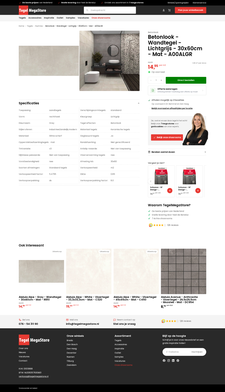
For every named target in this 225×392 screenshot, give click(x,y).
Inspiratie (119, 348)
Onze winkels (75, 336)
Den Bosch (72, 344)
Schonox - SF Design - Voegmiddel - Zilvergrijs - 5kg (185, 188)
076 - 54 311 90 (28, 324)
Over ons (23, 348)
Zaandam (71, 365)
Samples (119, 356)
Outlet (118, 352)
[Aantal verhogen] (161, 80)
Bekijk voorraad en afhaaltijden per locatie (172, 108)
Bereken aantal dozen (163, 152)
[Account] (164, 10)
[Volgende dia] (203, 181)
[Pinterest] (177, 360)
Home (21, 26)
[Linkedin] (173, 360)
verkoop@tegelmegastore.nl (33, 376)
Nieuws (22, 352)
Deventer (71, 352)
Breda (70, 340)
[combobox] (106, 10)
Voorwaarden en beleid (28, 388)
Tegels (30, 26)
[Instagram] (168, 360)
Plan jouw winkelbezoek (190, 10)
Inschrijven (197, 351)
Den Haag (72, 348)
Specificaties (29, 103)
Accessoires (121, 344)
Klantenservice (199, 2)
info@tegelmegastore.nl (82, 324)
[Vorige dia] (151, 181)
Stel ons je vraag (124, 324)
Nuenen (70, 356)
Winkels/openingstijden (178, 2)
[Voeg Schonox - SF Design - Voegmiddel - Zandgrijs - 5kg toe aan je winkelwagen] (169, 190)
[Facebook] (164, 360)
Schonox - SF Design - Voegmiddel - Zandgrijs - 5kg (157, 188)
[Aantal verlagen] (151, 80)
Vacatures (24, 356)
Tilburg (70, 360)
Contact (23, 360)
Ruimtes (39, 26)
